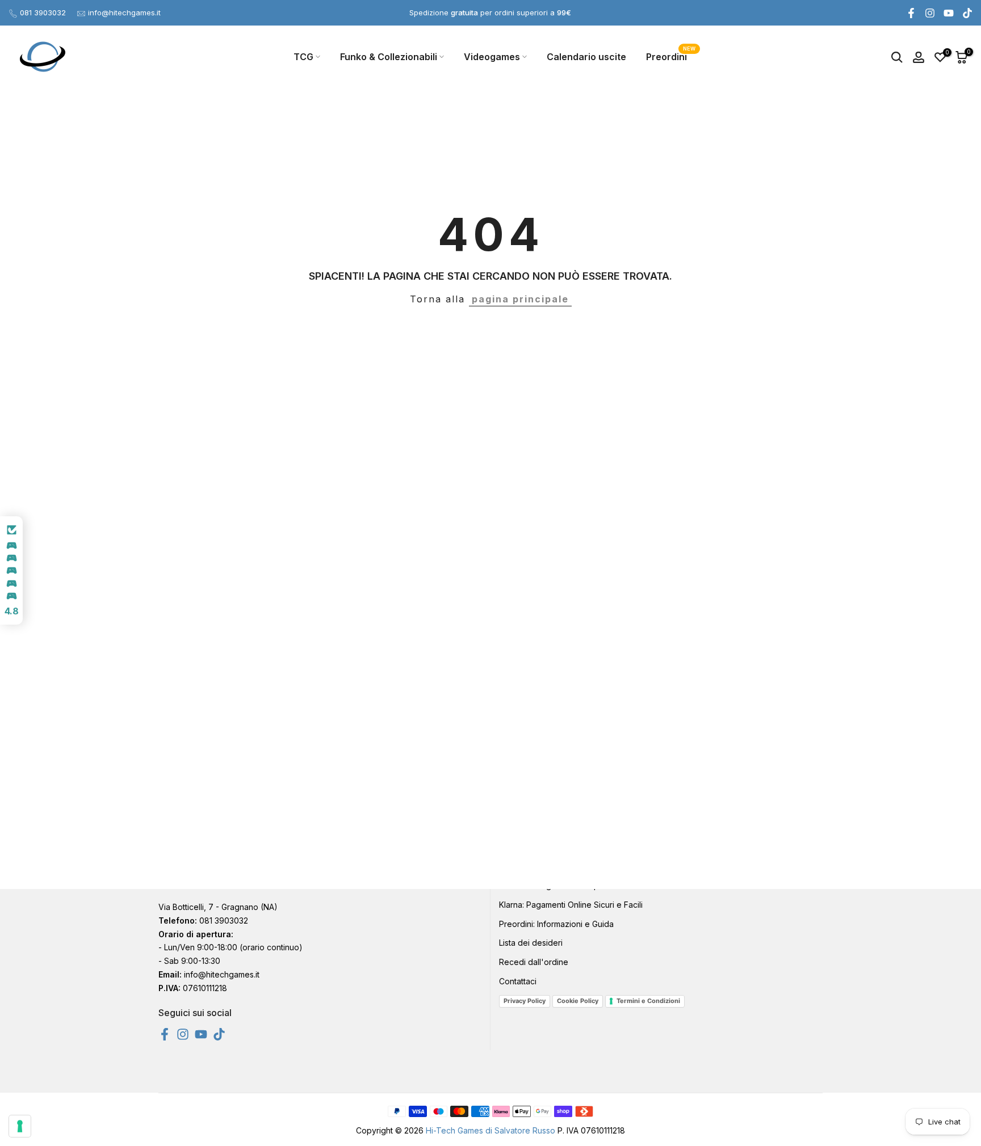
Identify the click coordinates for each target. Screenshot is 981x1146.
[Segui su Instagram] (930, 13)
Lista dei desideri (531, 942)
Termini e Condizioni (648, 1001)
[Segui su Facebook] (911, 13)
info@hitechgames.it (124, 12)
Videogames (492, 56)
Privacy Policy (525, 1001)
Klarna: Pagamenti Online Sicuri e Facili (571, 904)
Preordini (670, 55)
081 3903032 (43, 12)
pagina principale (520, 299)
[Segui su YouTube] (949, 13)
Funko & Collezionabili (388, 56)
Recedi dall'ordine (533, 962)
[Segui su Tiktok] (967, 13)
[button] (11, 570)
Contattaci (517, 981)
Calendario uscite (586, 56)
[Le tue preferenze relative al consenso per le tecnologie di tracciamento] (20, 1126)
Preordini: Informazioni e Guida (556, 924)
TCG (303, 56)
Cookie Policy (577, 1001)
